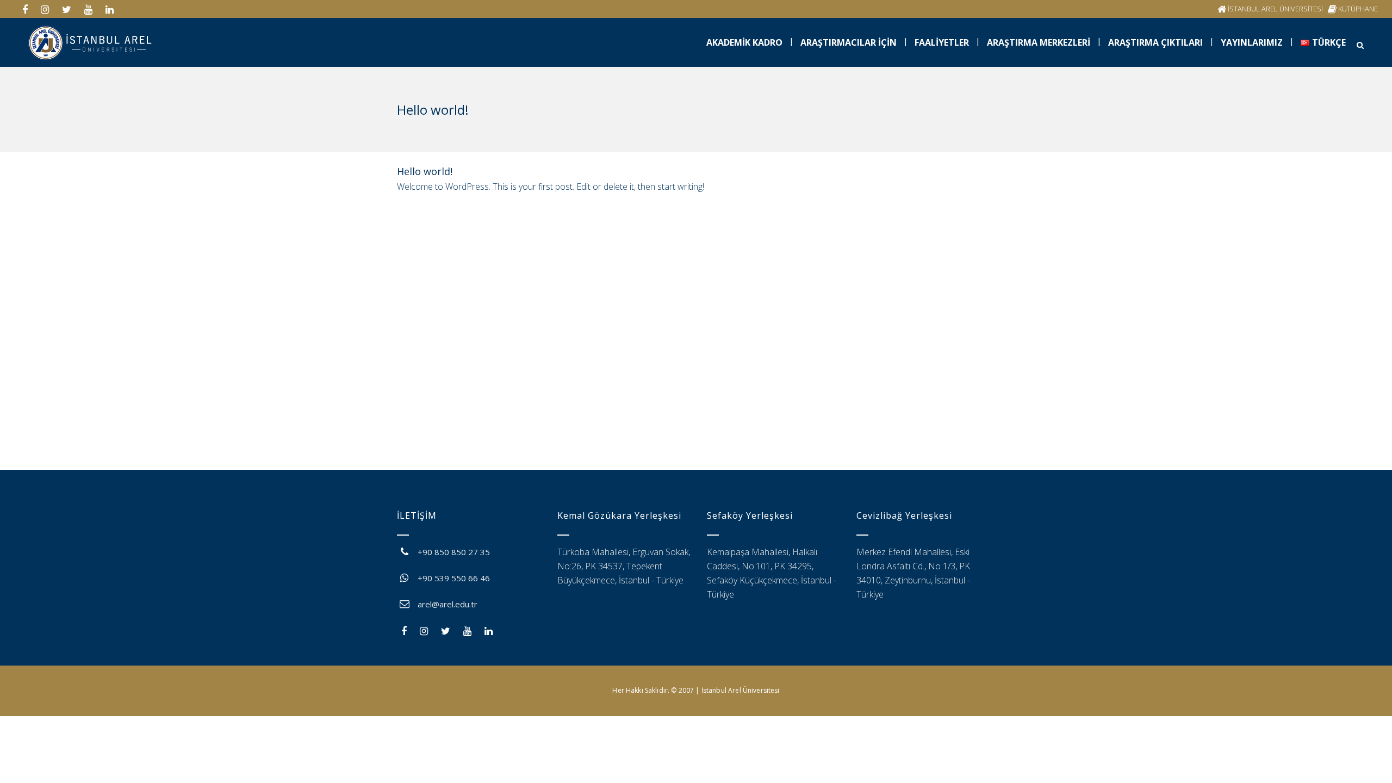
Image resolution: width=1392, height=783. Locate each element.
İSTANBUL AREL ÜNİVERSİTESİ (1275, 9)
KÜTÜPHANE (1358, 9)
